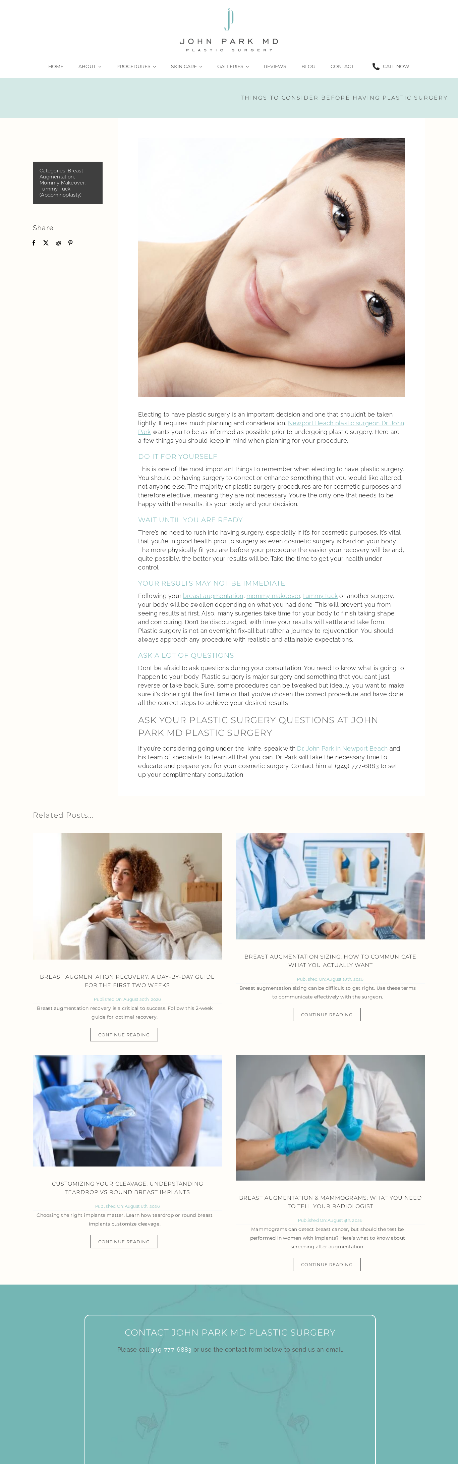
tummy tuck (320, 595)
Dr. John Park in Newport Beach (342, 748)
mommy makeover (273, 595)
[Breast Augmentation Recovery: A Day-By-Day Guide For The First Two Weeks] (127, 896)
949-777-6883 (171, 1349)
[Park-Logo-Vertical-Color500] (229, 7)
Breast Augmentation (61, 174)
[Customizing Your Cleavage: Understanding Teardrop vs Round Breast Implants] (127, 1111)
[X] (46, 243)
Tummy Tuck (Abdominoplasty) (60, 192)
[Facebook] (34, 243)
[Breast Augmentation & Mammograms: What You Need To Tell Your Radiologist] (330, 1118)
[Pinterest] (70, 243)
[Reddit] (58, 243)
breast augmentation (213, 595)
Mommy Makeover (62, 183)
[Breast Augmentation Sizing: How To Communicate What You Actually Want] (330, 886)
